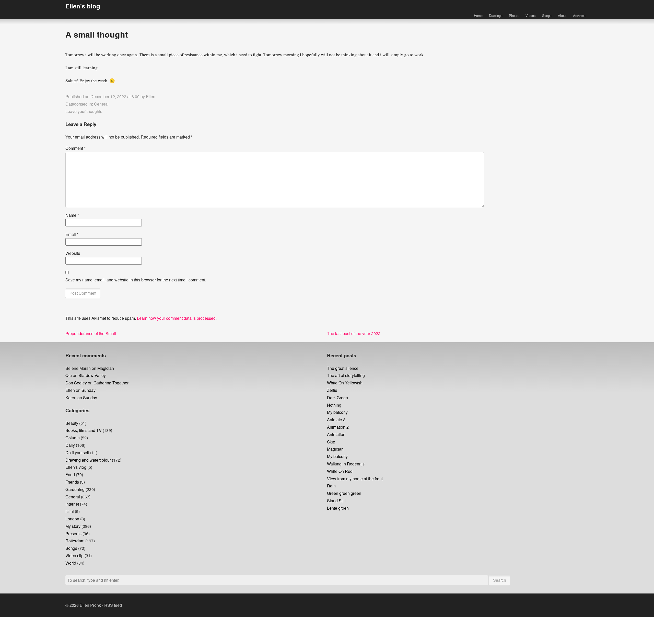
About (562, 15)
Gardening (75, 489)
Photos (514, 15)
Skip (331, 442)
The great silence (342, 368)
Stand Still (336, 501)
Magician (105, 368)
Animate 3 (336, 419)
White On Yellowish (345, 383)
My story (72, 526)
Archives (579, 15)
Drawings (495, 15)
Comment (75, 148)
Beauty (71, 423)
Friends (72, 482)
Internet (72, 504)
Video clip (74, 555)
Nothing (334, 405)
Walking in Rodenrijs (346, 464)
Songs (546, 15)
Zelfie (332, 390)
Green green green (344, 493)
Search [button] (499, 580)
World (70, 563)
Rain (331, 486)
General (101, 104)
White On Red (340, 471)
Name (72, 215)
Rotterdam (74, 541)
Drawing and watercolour (88, 460)
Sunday (88, 390)
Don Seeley (76, 383)
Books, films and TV (83, 430)
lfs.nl (69, 511)
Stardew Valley (92, 375)
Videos (530, 15)
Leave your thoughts (83, 111)
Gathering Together (111, 383)
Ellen (150, 96)
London (72, 519)
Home (478, 15)
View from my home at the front (355, 479)
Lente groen (338, 508)
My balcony (337, 412)
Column (72, 438)
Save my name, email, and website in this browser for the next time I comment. (135, 280)
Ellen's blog (82, 6)
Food (70, 474)
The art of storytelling (346, 375)
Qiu (68, 375)
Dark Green (337, 398)
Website (72, 253)
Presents (73, 533)
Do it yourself (77, 452)
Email (71, 234)
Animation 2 (338, 427)
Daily (70, 445)
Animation (336, 434)
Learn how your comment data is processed (176, 318)
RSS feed (113, 605)
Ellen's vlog (75, 467)
